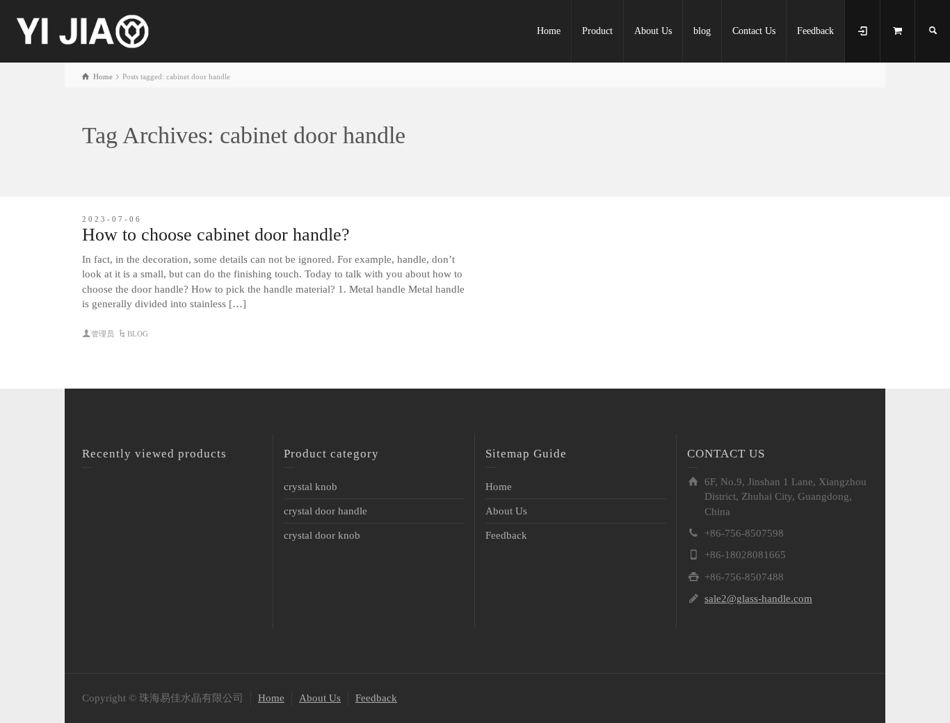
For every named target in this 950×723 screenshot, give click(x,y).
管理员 (102, 334)
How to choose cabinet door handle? (216, 235)
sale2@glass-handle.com (758, 598)
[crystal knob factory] (83, 29)
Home (549, 31)
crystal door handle (325, 511)
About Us (653, 31)
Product (597, 31)
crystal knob (310, 486)
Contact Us (753, 31)
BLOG (137, 334)
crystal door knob (322, 535)
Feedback (815, 31)
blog (702, 31)
